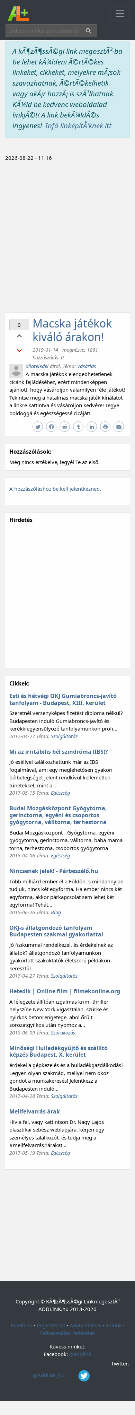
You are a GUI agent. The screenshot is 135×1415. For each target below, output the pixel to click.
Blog (56, 912)
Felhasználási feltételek (67, 1332)
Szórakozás (63, 1032)
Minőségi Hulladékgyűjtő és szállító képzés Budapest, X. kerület (58, 1051)
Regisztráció (51, 1325)
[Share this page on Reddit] (66, 426)
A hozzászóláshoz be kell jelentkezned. (55, 488)
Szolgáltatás (64, 736)
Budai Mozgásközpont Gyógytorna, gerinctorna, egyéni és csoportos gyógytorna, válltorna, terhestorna (58, 815)
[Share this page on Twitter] (39, 426)
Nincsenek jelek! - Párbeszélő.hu (53, 871)
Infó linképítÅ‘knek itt (78, 125)
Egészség (60, 792)
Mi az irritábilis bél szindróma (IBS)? (58, 751)
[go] (87, 31)
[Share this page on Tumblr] (79, 426)
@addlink (80, 1354)
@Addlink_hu (49, 1375)
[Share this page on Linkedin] (93, 426)
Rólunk (113, 1325)
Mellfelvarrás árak (34, 1111)
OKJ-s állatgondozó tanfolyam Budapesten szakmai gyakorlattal (56, 931)
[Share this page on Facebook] (52, 426)
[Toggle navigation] (119, 13)
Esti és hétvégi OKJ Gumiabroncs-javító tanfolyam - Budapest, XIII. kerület (63, 699)
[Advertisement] (67, 235)
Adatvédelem (85, 1325)
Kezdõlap (22, 1325)
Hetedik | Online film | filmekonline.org (64, 991)
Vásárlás (86, 366)
